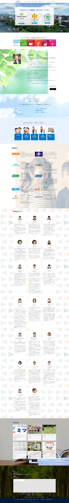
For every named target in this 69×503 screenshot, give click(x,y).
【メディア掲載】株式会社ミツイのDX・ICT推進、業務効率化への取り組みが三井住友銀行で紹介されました (20, 436)
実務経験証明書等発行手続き (48, 499)
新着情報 (27, 499)
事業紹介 (24, 499)
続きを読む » (15, 439)
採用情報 (34, 499)
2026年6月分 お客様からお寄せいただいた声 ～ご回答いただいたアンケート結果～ (20, 453)
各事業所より (30, 499)
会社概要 (21, 499)
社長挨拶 (18, 499)
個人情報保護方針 (42, 499)
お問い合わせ (37, 499)
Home (15, 499)
